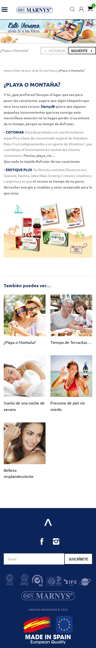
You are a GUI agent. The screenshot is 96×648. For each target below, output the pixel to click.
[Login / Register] (81, 8)
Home (8, 70)
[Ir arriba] (48, 522)
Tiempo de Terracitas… (70, 342)
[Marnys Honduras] (34, 9)
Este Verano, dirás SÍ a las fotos (35, 70)
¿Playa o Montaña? (20, 342)
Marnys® (48, 106)
